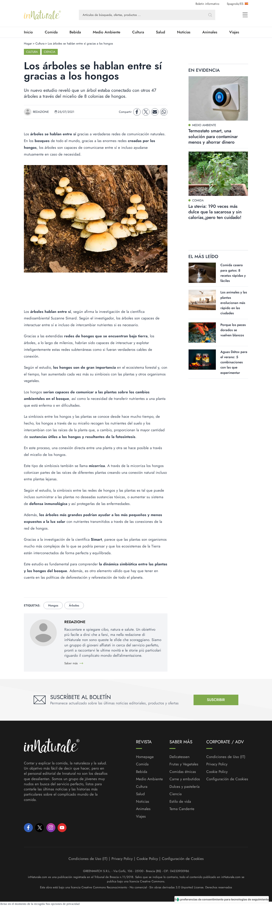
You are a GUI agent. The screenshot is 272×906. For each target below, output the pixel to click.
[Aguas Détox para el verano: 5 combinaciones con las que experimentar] (202, 359)
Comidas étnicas (182, 771)
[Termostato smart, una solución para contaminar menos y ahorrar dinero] (218, 98)
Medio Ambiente (106, 32)
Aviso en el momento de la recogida (22, 903)
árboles (74, 605)
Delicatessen (179, 756)
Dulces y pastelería (184, 786)
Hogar (28, 43)
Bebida (75, 32)
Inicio (28, 32)
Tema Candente (181, 808)
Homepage (145, 756)
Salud (160, 32)
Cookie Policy (217, 771)
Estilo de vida (180, 801)
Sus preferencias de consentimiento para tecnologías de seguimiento (221, 899)
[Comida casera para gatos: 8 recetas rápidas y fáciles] (202, 272)
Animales (209, 32)
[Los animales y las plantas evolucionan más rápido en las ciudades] (202, 300)
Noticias (183, 32)
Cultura (138, 32)
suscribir (216, 699)
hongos (53, 605)
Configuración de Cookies (227, 779)
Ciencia (49, 52)
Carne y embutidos (184, 779)
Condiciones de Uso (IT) (225, 756)
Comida (51, 32)
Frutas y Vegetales (183, 764)
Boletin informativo (207, 4)
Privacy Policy (216, 764)
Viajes (234, 32)
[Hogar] (42, 15)
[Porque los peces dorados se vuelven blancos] (202, 332)
